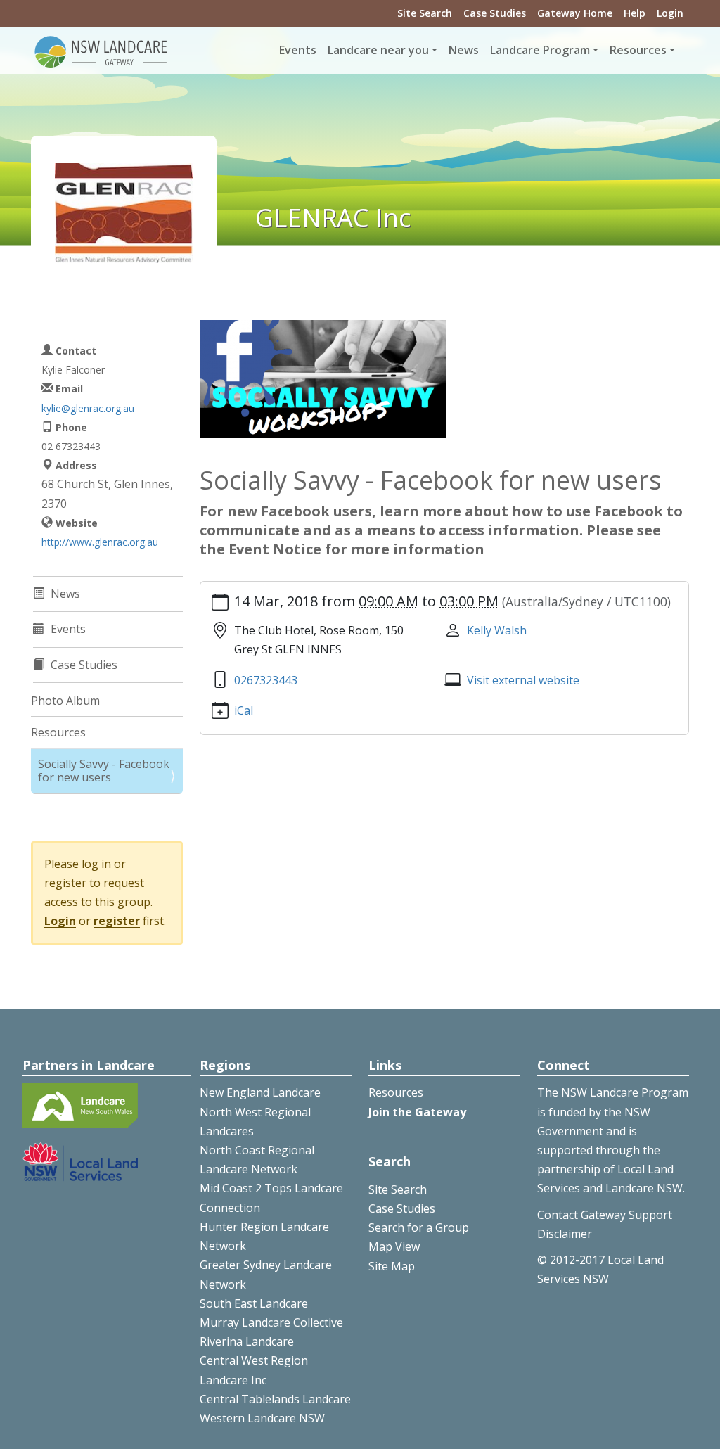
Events (297, 50)
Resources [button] (638, 50)
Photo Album (65, 700)
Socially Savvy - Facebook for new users (103, 770)
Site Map (391, 1266)
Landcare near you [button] (378, 50)
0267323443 (265, 680)
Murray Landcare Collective (271, 1322)
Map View (394, 1246)
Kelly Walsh (497, 630)
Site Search (424, 13)
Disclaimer (564, 1233)
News (464, 50)
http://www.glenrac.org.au (99, 542)
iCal (243, 710)
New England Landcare (260, 1092)
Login (670, 13)
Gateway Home (574, 13)
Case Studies (494, 13)
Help (634, 13)
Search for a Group (418, 1227)
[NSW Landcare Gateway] (101, 50)
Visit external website (523, 680)
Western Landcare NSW (262, 1418)
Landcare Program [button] (540, 50)
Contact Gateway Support (604, 1215)
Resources (58, 732)
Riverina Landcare (247, 1341)
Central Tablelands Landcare (275, 1399)
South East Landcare (254, 1303)
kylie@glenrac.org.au (87, 408)
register (117, 920)
